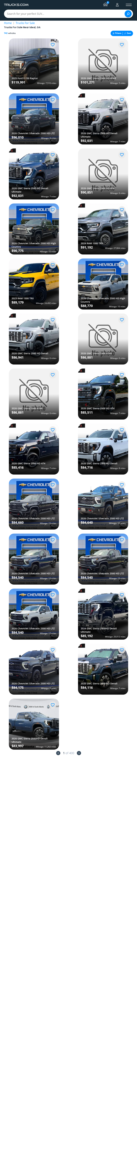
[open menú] (128, 5)
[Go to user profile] (117, 5)
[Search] (128, 13)
